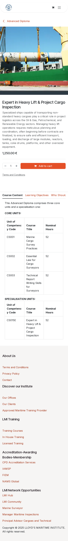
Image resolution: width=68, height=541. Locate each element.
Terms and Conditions (15, 367)
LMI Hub (7, 495)
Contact (7, 380)
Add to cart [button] (45, 166)
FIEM (5, 475)
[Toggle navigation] (59, 7)
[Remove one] (5, 166)
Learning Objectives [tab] (37, 195)
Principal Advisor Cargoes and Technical (26, 520)
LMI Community (11, 501)
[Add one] (16, 166)
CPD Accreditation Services (18, 462)
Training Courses (12, 430)
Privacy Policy (10, 373)
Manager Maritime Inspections (20, 514)
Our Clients (9, 404)
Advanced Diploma (18, 21)
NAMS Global (10, 481)
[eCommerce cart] (53, 7)
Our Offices (9, 397)
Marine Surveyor (12, 508)
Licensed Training (12, 443)
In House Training (13, 437)
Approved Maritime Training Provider (24, 410)
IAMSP (6, 468)
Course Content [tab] (12, 195)
